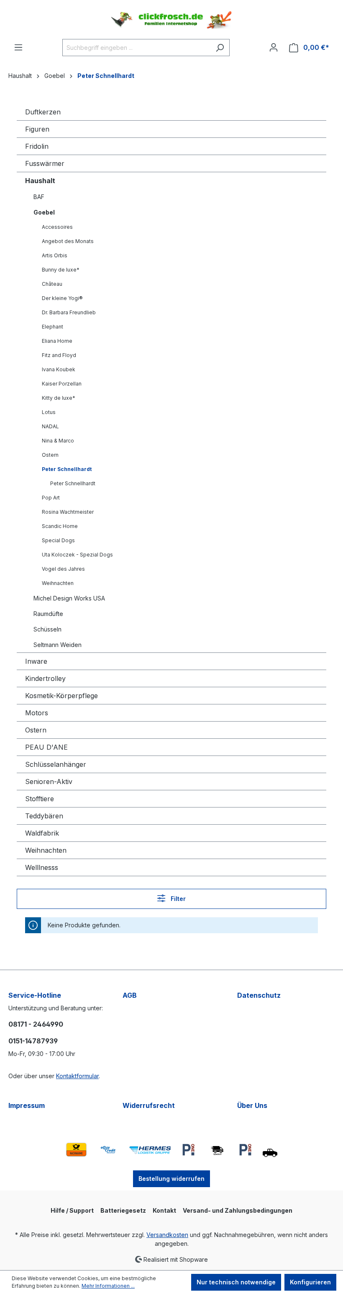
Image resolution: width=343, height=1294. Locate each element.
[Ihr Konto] (274, 47)
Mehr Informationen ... (108, 1286)
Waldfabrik (42, 833)
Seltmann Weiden (57, 644)
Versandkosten (167, 1234)
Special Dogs (58, 540)
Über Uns (252, 1105)
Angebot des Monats (68, 241)
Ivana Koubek (58, 369)
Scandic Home (60, 526)
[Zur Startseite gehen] (171, 19)
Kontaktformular (77, 1075)
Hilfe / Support (72, 1210)
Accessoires (57, 227)
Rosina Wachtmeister (68, 512)
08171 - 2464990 (35, 1024)
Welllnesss (41, 867)
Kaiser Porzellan (62, 383)
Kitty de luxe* (58, 398)
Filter (177, 898)
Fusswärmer (44, 163)
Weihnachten (58, 583)
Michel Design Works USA (69, 598)
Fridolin (37, 146)
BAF (38, 196)
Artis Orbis (54, 255)
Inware (36, 661)
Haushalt (40, 180)
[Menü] (18, 47)
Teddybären (44, 816)
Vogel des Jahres (63, 569)
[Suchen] (220, 47)
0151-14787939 (33, 1041)
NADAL (50, 426)
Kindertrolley (45, 678)
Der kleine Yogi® (62, 298)
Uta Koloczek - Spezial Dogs (77, 554)
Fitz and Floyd (59, 355)
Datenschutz (259, 995)
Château (52, 284)
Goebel (44, 212)
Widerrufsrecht (149, 1105)
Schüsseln (47, 629)
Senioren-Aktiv (48, 781)
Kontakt (164, 1210)
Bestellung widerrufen (171, 1178)
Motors (36, 713)
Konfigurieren (310, 1282)
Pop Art (51, 497)
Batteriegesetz (123, 1210)
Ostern (50, 455)
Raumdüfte (48, 613)
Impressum (26, 1105)
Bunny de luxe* (60, 270)
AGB (130, 995)
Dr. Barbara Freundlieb (69, 312)
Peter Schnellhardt (67, 469)
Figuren (37, 129)
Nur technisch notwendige (236, 1282)
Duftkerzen (43, 112)
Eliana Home (57, 341)
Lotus (49, 412)
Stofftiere (39, 799)
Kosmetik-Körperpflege (61, 695)
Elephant (52, 327)
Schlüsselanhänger (55, 764)
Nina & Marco (58, 440)
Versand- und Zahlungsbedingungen (237, 1210)
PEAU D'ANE (46, 747)
